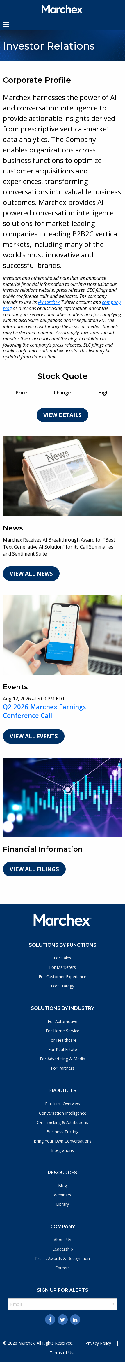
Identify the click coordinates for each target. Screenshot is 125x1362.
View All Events (34, 736)
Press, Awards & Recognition (62, 1258)
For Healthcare (62, 1040)
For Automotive (62, 1021)
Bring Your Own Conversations (63, 1141)
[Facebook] (50, 1319)
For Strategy (62, 986)
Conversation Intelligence (62, 1113)
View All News (31, 573)
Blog (62, 1185)
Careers (62, 1267)
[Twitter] (63, 1319)
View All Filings (34, 869)
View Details (62, 415)
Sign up (113, 1304)
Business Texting (62, 1131)
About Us (62, 1240)
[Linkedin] (75, 1319)
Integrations (62, 1150)
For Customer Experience (62, 976)
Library (62, 1204)
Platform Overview (62, 1103)
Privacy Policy (98, 1343)
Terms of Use (63, 1352)
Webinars (62, 1195)
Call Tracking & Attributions (62, 1122)
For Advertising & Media (62, 1059)
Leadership (62, 1249)
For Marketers (62, 967)
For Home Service (62, 1031)
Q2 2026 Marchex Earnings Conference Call (44, 711)
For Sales (62, 958)
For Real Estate (62, 1049)
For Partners (62, 1068)
